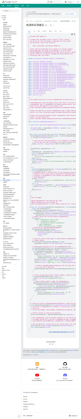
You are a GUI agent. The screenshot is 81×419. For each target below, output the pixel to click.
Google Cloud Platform (28, 404)
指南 (3, 5)
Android (25, 396)
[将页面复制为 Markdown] (51, 25)
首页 (27, 21)
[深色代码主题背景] (72, 34)
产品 (31, 21)
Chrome (25, 399)
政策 (23, 5)
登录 (78, 2)
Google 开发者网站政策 (40, 352)
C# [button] (34, 31)
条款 (24, 415)
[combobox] (54, 1)
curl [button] (60, 31)
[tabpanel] (51, 185)
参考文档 (9, 5)
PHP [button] (39, 31)
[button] (10, 16)
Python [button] (44, 31)
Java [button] (29, 31)
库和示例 (16, 5)
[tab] (29, 31)
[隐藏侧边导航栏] (19, 416)
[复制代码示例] (74, 34)
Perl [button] (56, 31)
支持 (28, 5)
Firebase (25, 401)
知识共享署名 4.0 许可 (48, 350)
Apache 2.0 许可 (72, 350)
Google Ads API (38, 21)
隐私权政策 (29, 415)
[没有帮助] (75, 21)
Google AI (25, 406)
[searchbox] (10, 10)
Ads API (14, 2)
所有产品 (25, 409)
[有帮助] (72, 21)
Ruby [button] (50, 31)
